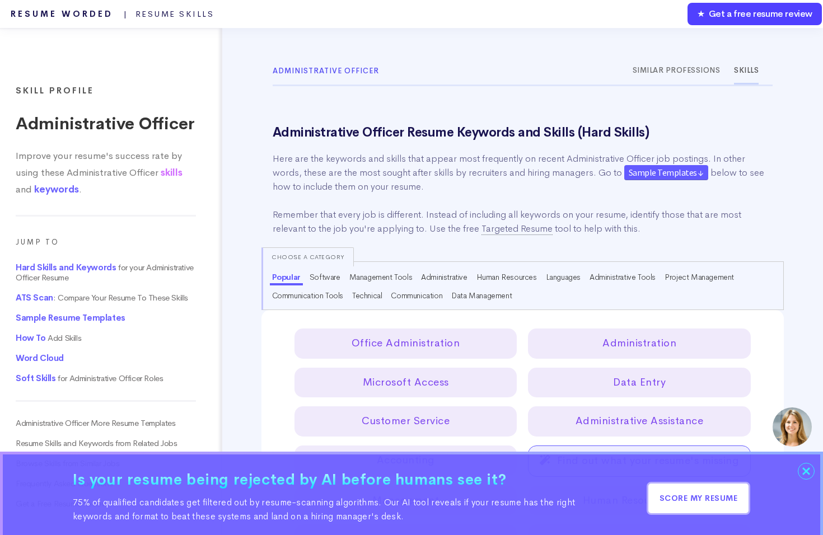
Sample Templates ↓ (666, 172)
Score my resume (699, 498)
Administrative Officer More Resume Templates (95, 423)
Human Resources (506, 277)
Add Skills (48, 338)
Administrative (444, 277)
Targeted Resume (517, 228)
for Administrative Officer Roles (89, 378)
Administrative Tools (623, 277)
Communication (416, 295)
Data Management (481, 295)
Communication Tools (307, 295)
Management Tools (381, 277)
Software (325, 277)
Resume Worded (112, 14)
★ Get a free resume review (754, 14)
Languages (563, 277)
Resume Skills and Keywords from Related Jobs (96, 443)
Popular (286, 277)
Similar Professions (677, 70)
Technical (367, 295)
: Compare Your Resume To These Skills (102, 298)
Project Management (699, 277)
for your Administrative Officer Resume (105, 272)
